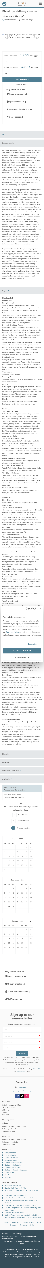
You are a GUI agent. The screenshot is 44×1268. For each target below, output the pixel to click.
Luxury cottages (11, 1160)
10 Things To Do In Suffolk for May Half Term (21, 1205)
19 (4, 943)
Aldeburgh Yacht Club (13, 1185)
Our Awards (9, 1175)
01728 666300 (4, 4)
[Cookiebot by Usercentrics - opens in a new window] (26, 608)
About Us (15, 1222)
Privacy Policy (37, 1069)
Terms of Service (21, 1071)
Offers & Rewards (11, 1158)
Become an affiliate (27, 1225)
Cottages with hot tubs (13, 1165)
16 (22, 939)
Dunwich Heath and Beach (14, 1213)
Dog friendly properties (13, 1162)
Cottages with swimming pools (16, 1170)
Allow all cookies (22, 651)
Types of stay (10, 1172)
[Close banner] (40, 609)
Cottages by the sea (12, 1167)
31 (4, 870)
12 (4, 939)
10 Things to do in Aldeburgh (15, 1195)
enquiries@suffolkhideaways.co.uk (23, 1091)
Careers (5, 1234)
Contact (6, 1222)
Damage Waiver (28, 1222)
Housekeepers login (9, 1236)
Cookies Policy (12, 632)
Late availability (10, 1155)
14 (4, 897)
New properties (10, 1153)
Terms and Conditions (29, 1236)
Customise (32, 644)
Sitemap (8, 1177)
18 (22, 897)
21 (4, 902)
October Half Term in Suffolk (15, 1188)
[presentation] (7, 36)
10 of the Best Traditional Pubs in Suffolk (20, 1198)
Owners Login (17, 1234)
